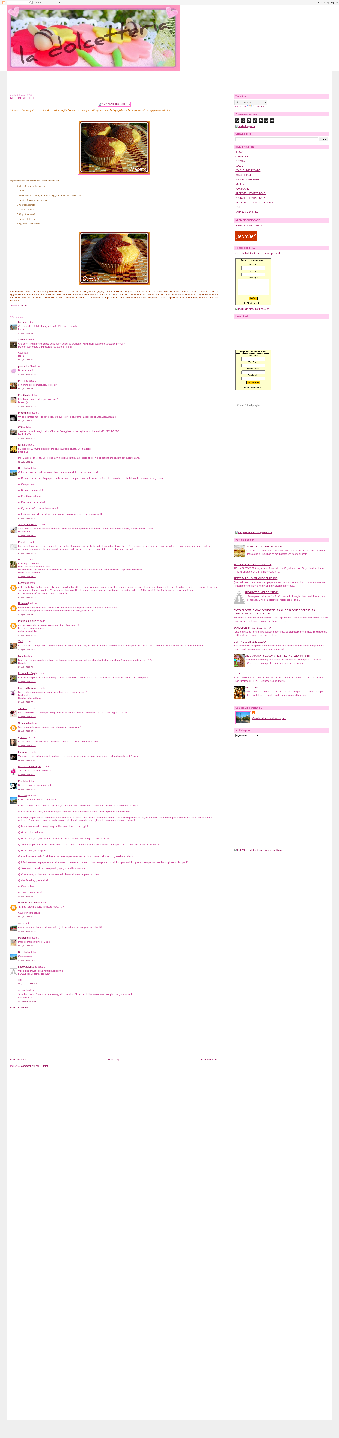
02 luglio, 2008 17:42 (27, 946)
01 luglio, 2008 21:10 (27, 667)
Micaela (22, 542)
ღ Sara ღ (23, 737)
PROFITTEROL (253, 687)
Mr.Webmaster (254, 303)
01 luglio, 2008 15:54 (27, 553)
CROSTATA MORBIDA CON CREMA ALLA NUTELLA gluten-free (277, 655)
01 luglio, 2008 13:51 (27, 360)
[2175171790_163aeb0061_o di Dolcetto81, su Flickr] (114, 104)
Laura (21, 322)
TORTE (239, 207)
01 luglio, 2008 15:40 (27, 462)
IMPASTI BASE (243, 175)
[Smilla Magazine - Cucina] (245, 126)
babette (22, 583)
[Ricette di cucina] (246, 240)
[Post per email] (10, 306)
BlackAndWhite (26, 966)
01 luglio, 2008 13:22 (27, 333)
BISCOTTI (240, 152)
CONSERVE (241, 156)
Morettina (23, 395)
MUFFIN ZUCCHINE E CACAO (250, 641)
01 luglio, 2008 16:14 (27, 577)
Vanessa (22, 708)
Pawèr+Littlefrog (26, 673)
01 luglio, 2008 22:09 (27, 682)
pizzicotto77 (24, 366)
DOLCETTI (241, 165)
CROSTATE (241, 161)
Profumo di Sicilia (27, 621)
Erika (20, 444)
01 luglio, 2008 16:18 (27, 597)
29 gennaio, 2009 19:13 (28, 984)
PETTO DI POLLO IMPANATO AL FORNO (255, 578)
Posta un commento (20, 1007)
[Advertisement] (169, 79)
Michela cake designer (29, 766)
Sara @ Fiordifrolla (27, 524)
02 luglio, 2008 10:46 (27, 746)
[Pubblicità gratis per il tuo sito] (252, 309)
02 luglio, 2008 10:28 (27, 731)
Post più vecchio (209, 1059)
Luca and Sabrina (27, 688)
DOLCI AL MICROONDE (247, 170)
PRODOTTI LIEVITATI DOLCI (250, 193)
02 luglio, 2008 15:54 (27, 917)
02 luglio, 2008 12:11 (26, 775)
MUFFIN (23, 306)
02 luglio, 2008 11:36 (26, 760)
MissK (21, 781)
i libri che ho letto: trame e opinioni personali (257, 253)
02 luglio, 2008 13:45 (27, 789)
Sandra (21, 339)
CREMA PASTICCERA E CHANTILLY (252, 564)
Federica (22, 752)
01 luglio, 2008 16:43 (27, 615)
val (19, 923)
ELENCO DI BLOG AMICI (248, 225)
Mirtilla (21, 380)
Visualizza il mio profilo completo (269, 718)
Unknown (23, 603)
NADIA (22, 559)
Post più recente (18, 1059)
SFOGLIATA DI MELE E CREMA (261, 592)
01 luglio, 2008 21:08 (27, 650)
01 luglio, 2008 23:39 (27, 702)
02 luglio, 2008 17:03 (27, 931)
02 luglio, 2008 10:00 (27, 717)
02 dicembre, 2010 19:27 (28, 1001)
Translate (259, 106)
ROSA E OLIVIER (27, 902)
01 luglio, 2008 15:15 (27, 406)
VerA (20, 641)
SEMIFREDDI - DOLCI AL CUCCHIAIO (255, 202)
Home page (114, 1059)
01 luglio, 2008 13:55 (27, 374)
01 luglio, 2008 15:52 (27, 536)
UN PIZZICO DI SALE (246, 211)
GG (20, 427)
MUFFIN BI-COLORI (23, 98)
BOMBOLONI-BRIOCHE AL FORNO (252, 627)
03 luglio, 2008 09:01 (27, 960)
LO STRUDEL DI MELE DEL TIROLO (264, 546)
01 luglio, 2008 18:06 (27, 635)
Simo (20, 656)
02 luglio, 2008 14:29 (27, 896)
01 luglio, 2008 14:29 (27, 389)
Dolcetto (22, 468)
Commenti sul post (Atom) (34, 1066)
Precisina (23, 412)
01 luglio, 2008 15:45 (27, 518)
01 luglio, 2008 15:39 (27, 421)
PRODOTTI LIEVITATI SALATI (251, 198)
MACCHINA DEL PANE (247, 179)
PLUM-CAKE (242, 188)
